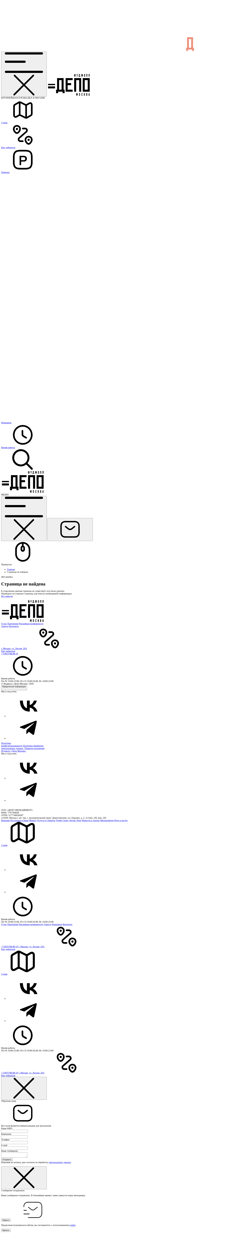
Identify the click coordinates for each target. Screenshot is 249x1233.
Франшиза (57, 924)
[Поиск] (22, 470)
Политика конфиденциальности (11, 744)
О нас (4, 623)
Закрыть (6, 1220)
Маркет (32, 820)
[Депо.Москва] (28, 716)
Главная (11, 569)
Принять (6, 1230)
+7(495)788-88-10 (9, 653)
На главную (7, 596)
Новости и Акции (91, 820)
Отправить (7, 1160)
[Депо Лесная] (22, 492)
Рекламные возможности (31, 623)
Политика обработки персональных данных (22, 747)
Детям (59, 820)
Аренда (5, 626)
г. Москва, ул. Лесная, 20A (14, 648)
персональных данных (60, 1162)
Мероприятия (107, 820)
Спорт (65, 820)
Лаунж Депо (75, 820)
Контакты (14, 626)
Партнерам (12, 623)
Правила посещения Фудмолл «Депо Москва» (22, 749)
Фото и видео (121, 820)
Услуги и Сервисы (46, 820)
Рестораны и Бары (20, 820)
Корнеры (5, 820)
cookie (72, 1225)
